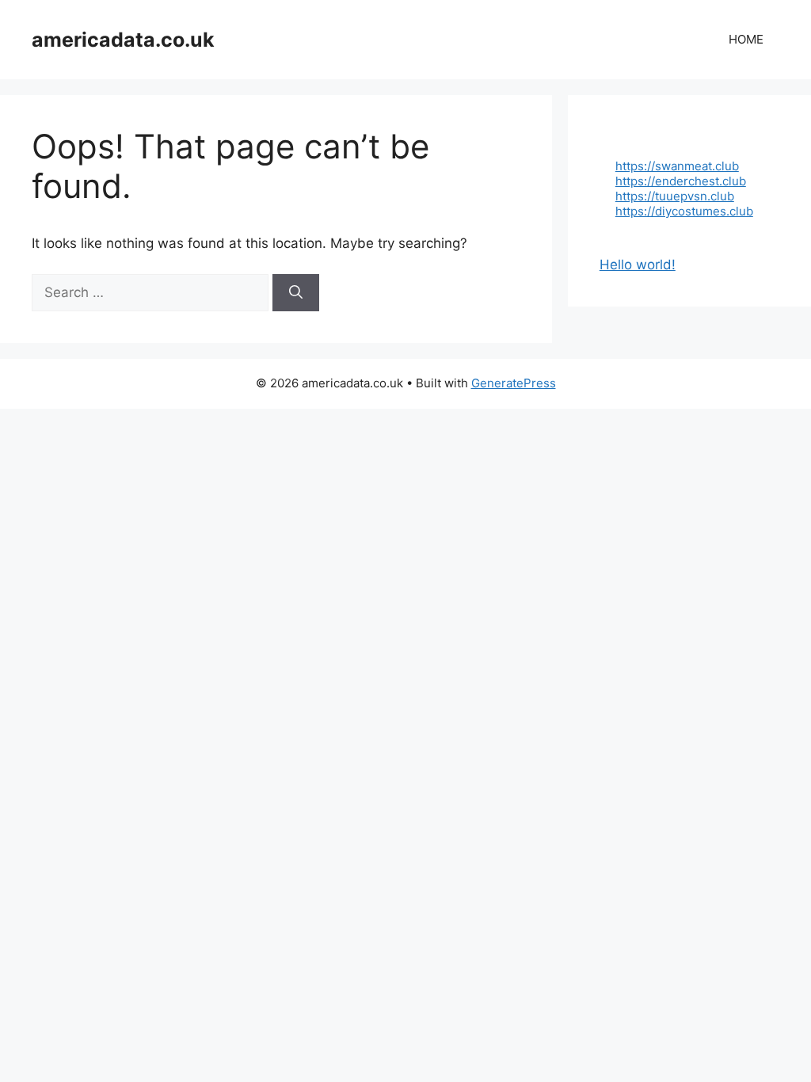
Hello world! (638, 264)
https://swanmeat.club (677, 165)
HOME (746, 39)
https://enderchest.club (680, 181)
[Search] (295, 293)
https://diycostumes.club (684, 211)
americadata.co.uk (123, 39)
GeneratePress (513, 383)
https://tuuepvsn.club (674, 196)
